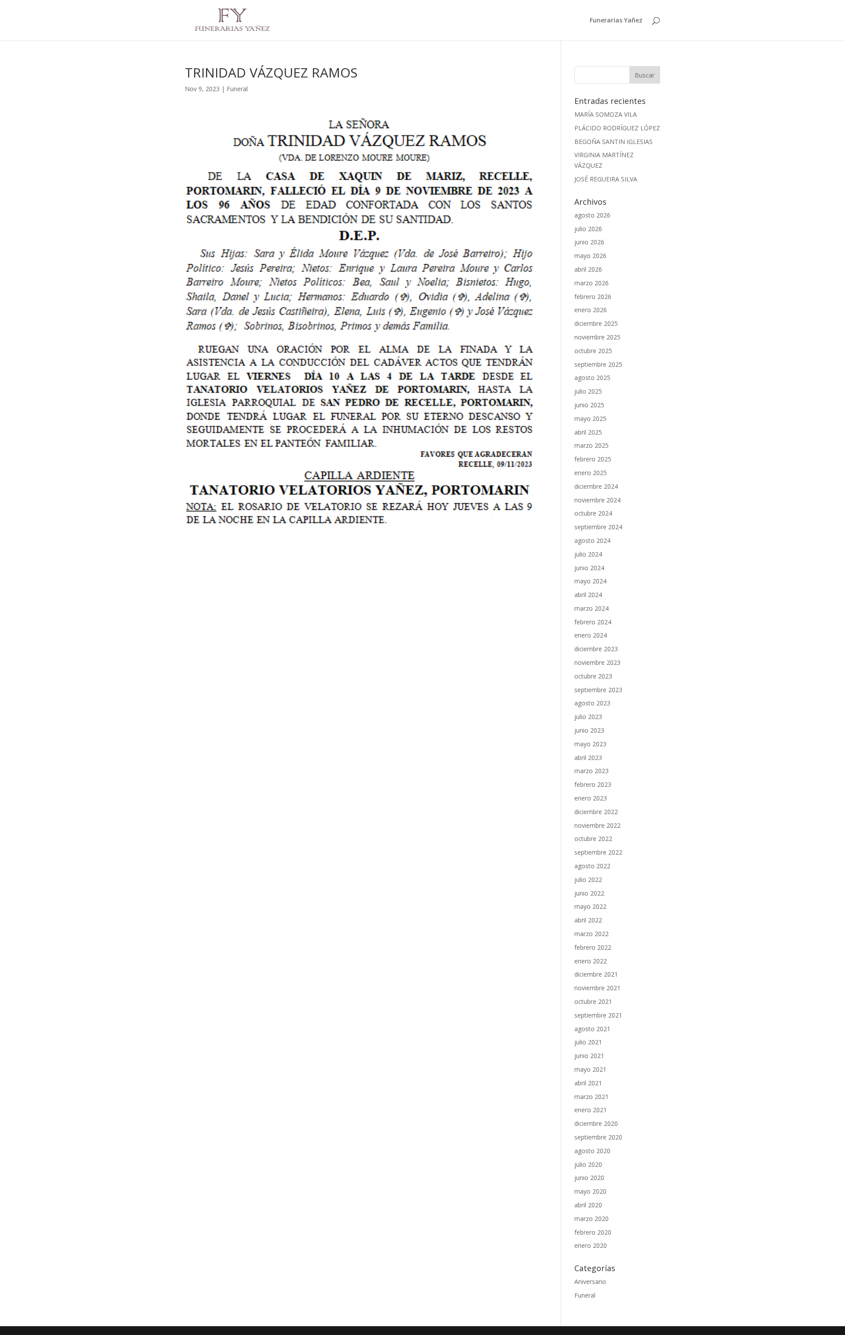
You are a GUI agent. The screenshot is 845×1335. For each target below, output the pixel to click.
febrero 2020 (592, 1232)
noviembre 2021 (597, 988)
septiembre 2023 (598, 690)
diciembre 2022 (596, 812)
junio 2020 (589, 1177)
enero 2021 (590, 1110)
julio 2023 (588, 716)
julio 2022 (588, 879)
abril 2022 (588, 920)
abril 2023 (588, 757)
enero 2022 (590, 961)
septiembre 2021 (598, 1015)
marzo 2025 (591, 445)
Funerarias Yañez (616, 20)
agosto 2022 (592, 866)
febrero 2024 (592, 622)
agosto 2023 (592, 703)
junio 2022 (589, 893)
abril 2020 (588, 1205)
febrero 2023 (592, 784)
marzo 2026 (591, 283)
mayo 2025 (590, 418)
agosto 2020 (592, 1151)
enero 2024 (590, 635)
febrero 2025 (592, 459)
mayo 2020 (590, 1191)
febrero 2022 (592, 947)
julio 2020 (588, 1164)
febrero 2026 (592, 296)
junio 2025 (589, 405)
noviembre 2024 (597, 500)
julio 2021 (588, 1042)
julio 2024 (588, 554)
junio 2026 (589, 242)
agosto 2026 (592, 215)
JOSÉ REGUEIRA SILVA (605, 179)
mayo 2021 (590, 1069)
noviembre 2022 (597, 825)
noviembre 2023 (597, 662)
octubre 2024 (593, 513)
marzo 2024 (591, 608)
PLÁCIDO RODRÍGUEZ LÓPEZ (617, 128)
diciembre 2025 (596, 323)
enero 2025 (590, 472)
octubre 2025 (593, 351)
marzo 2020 (591, 1218)
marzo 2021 (591, 1096)
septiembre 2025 (598, 364)
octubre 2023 (593, 676)
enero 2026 (590, 310)
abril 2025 (588, 432)
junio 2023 (589, 730)
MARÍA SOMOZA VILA (605, 114)
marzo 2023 (591, 771)
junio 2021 (589, 1055)
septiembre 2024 (598, 527)
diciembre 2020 (596, 1123)
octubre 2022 (593, 838)
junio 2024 (589, 568)
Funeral (237, 89)
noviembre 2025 (597, 337)
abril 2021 (588, 1083)
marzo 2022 (591, 933)
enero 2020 (590, 1245)
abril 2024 (588, 594)
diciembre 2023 (596, 649)
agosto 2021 (592, 1029)
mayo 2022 (590, 906)
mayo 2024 (590, 581)
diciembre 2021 (596, 974)
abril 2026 (588, 269)
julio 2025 (588, 391)
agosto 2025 (592, 377)
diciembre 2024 (596, 486)
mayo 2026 (590, 255)
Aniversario (590, 1281)
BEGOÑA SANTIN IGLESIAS (613, 141)
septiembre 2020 (598, 1137)
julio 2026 (588, 229)
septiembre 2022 (598, 852)
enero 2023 (590, 798)
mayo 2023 (590, 744)
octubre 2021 (593, 1001)
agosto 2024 (592, 540)
